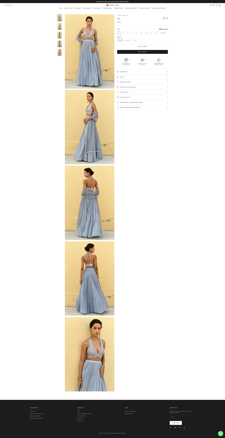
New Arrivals (87, 8)
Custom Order (81, 416)
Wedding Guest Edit (131, 8)
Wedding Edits (107, 8)
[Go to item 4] (59, 43)
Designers (78, 8)
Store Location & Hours (37, 413)
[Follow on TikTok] (184, 427)
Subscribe (175, 423)
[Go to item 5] (59, 52)
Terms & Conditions (131, 411)
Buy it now (142, 51)
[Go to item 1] (59, 17)
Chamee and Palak (122, 15)
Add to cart (142, 46)
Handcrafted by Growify (119, 433)
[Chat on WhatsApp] (220, 433)
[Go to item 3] (59, 35)
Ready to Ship (68, 8)
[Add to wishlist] (164, 18)
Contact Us (80, 420)
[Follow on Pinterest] (180, 427)
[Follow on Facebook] (170, 427)
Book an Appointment (159, 8)
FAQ (78, 411)
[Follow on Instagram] (175, 427)
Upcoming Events (144, 8)
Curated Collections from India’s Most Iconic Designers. (112, 1)
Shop (60, 8)
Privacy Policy (129, 413)
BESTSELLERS (97, 8)
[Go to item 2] (59, 26)
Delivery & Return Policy (84, 413)
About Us (33, 411)
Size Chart (80, 418)
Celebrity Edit (118, 8)
